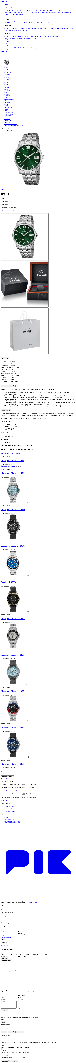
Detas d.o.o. (4, 778)
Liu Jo (37, 12)
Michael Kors (55, 12)
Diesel (45, 11)
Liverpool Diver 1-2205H (13, 473)
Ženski (16, 22)
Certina (33, 11)
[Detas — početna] (5, 51)
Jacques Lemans (30, 12)
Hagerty (14, 12)
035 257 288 (4, 791)
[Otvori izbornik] (35, 48)
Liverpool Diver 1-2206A (12, 546)
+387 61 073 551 (14, 791)
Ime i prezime (22, 995)
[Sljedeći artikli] (1, 771)
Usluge (6, 45)
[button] (5, 48)
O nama (6, 818)
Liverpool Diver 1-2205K (13, 727)
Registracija (4, 945)
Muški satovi (8, 122)
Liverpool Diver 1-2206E (12, 691)
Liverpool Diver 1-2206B (12, 764)
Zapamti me (6, 936)
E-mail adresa (22, 932)
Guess (10, 12)
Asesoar (6, 41)
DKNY (49, 11)
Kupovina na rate (6, 410)
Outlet (6, 43)
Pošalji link (4, 958)
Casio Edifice (27, 11)
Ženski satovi (8, 120)
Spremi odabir (13, 1061)
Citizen (38, 11)
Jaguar (3, 189)
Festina (53, 11)
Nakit (6, 40)
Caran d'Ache (8, 74)
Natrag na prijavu (6, 960)
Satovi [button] (6, 16)
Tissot (64, 12)
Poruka (19, 1008)
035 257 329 (4, 800)
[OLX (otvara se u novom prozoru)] (38, 899)
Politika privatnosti (9, 811)
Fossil (57, 11)
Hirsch (24, 12)
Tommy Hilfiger (15, 30)
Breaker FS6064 (8, 582)
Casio (22, 11)
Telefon (20, 999)
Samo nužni (11, 1032)
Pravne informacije (9, 819)
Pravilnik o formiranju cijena (12, 823)
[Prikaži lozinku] (24, 934)
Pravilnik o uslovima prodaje (12, 821)
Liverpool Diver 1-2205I (12, 460)
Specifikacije (4, 358)
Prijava (3, 939)
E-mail (20, 997)
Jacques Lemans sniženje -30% (40, 22)
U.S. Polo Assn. (13, 14)
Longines (42, 12)
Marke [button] (6, 4)
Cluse (41, 11)
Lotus (49, 12)
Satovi (7, 62)
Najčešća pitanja (9, 810)
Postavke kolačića (32, 902)
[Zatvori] (1, 773)
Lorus (46, 12)
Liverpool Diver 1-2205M (13, 509)
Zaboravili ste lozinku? (7, 937)
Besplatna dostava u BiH (8, 386)
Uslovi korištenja (9, 806)
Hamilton (19, 12)
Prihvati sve (20, 1032)
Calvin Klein (8, 11)
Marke (7, 60)
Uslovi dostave (8, 808)
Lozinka (20, 934)
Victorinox (21, 14)
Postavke (4, 1032)
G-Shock (45, 36)
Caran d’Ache (16, 11)
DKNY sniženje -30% (24, 22)
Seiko (61, 12)
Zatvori (3, 1022)
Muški (12, 22)
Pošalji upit (4, 1010)
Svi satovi (7, 22)
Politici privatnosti (5, 1028)
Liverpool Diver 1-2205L (12, 655)
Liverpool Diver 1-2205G (13, 618)
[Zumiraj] (3, 773)
